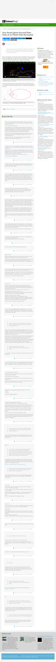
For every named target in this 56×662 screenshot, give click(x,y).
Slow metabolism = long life (7, 636)
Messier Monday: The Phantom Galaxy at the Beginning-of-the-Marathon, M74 (45, 636)
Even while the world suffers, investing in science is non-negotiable (45, 136)
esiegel (4, 29)
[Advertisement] (28, 9)
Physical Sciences (11, 24)
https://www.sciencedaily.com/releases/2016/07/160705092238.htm (17, 289)
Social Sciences (25, 24)
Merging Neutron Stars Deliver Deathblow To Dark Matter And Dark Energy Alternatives (45, 148)
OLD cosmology (24, 273)
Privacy (19, 655)
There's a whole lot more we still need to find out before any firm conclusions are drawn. (18, 105)
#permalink (30, 142)
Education (31, 24)
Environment (19, 24)
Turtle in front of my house (25, 636)
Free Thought (11, 25)
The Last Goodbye (41, 101)
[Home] (10, 21)
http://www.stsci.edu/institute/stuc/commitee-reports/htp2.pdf (16, 154)
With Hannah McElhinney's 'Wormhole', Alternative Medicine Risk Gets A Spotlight (46, 83)
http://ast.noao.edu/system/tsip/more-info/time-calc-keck (15, 464)
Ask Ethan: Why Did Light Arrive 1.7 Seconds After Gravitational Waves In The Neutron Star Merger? (45, 113)
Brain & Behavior (45, 24)
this (9, 147)
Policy (35, 24)
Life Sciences (5, 24)
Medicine (39, 24)
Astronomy (8, 109)
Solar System (12, 109)
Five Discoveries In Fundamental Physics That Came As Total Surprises (45, 125)
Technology (4, 25)
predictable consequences (9, 588)
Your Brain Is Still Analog (43, 81)
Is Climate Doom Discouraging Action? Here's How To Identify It (45, 85)
